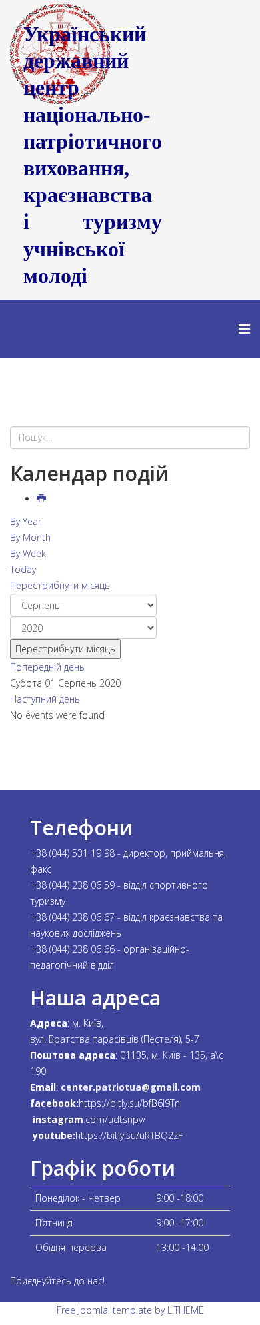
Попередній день (47, 666)
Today (23, 569)
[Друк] (43, 498)
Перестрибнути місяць (60, 585)
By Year (25, 521)
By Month (30, 537)
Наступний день (45, 699)
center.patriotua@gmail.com (131, 1087)
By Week (28, 553)
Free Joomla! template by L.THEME (130, 1310)
